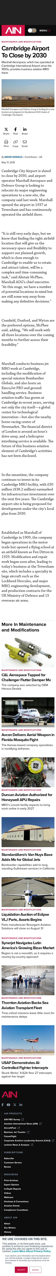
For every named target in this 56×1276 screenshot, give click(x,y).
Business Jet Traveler (15, 1132)
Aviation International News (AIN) (21, 1123)
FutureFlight (10, 1136)
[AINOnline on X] (14, 1105)
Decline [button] (35, 1269)
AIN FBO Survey (12, 1119)
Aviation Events (12, 1205)
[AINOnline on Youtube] (8, 1105)
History (7, 1232)
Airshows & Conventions (16, 1201)
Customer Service (13, 1162)
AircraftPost (10, 1128)
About (7, 1223)
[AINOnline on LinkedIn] (20, 1105)
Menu (43, 30)
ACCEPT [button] (21, 1269)
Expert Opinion (11, 1184)
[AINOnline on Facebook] (3, 1105)
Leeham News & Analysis (16, 1145)
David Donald (13, 157)
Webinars (8, 1197)
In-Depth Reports (12, 1189)
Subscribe (9, 1158)
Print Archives (11, 1180)
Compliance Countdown (16, 1210)
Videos (7, 1193)
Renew (7, 1167)
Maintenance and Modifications (21, 41)
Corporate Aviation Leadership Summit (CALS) (27, 1140)
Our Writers (10, 1227)
